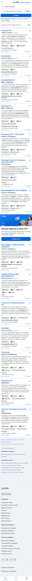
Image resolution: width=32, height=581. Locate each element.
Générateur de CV (6, 551)
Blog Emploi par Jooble (7, 533)
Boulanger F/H (6, 106)
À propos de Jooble (7, 502)
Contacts (4, 510)
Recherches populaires (8, 448)
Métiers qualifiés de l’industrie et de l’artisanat (13, 454)
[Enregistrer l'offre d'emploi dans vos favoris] (30, 31)
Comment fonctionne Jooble (9, 505)
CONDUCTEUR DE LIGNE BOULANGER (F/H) (10, 275)
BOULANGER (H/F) (7, 80)
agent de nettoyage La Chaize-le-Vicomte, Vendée (14, 463)
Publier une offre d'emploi (8, 528)
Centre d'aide (5, 518)
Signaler (28, 51)
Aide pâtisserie (6, 381)
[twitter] (10, 559)
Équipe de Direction (6, 508)
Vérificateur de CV (6, 554)
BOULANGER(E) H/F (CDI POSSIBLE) (14, 190)
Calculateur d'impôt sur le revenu (10, 548)
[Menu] (2, 2)
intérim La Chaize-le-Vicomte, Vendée (11, 470)
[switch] (29, 25)
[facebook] (3, 559)
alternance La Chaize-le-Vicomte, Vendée (12, 472)
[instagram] (7, 559)
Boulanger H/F (6, 30)
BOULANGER (6, 56)
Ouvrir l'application (26, 2)
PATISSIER (5, 328)
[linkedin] (14, 559)
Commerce (4, 456)
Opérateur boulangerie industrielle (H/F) (13, 410)
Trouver (16, 15)
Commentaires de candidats (9, 543)
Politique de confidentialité (8, 571)
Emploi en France (6, 521)
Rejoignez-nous (5, 515)
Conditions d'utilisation (7, 567)
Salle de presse (5, 513)
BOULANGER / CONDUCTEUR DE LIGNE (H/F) (13, 246)
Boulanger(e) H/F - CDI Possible (12, 134)
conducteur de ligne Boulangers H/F (13, 304)
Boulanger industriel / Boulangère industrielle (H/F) (13, 161)
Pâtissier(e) (5, 352)
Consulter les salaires (7, 546)
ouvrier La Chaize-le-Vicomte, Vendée (11, 465)
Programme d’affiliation (7, 531)
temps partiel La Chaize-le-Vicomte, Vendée (12, 467)
